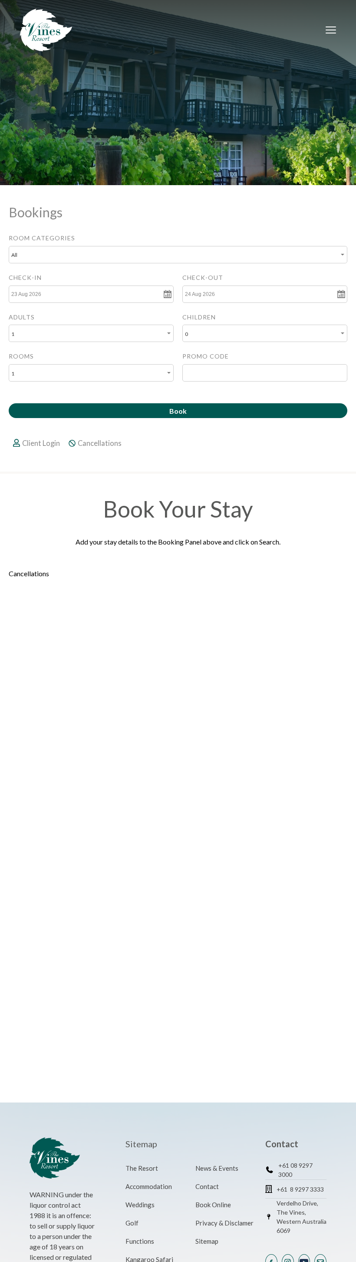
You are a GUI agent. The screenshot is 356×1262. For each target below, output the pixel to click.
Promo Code (205, 356)
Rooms (21, 356)
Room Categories (42, 238)
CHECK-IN (25, 277)
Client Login (41, 443)
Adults (22, 317)
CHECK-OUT (202, 277)
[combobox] (178, 254)
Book (178, 411)
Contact (207, 1186)
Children (199, 317)
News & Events (216, 1168)
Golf (131, 1223)
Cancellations (100, 443)
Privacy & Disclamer (224, 1223)
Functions (139, 1241)
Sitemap (206, 1241)
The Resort (141, 1168)
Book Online (213, 1205)
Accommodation (148, 1186)
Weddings (140, 1205)
